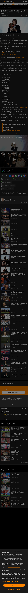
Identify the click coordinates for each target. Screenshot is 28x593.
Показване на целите (14, 589)
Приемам (14, 585)
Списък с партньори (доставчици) (10, 581)
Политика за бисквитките (14, 567)
